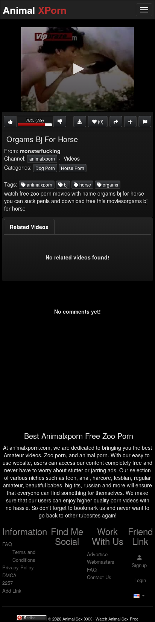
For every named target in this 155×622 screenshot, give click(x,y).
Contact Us (99, 577)
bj (65, 184)
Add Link (11, 590)
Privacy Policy (18, 567)
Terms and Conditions (23, 555)
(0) (100, 121)
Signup (139, 565)
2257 (7, 582)
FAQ (7, 544)
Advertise (97, 554)
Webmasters (100, 561)
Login (139, 580)
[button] (77, 69)
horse (84, 184)
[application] (77, 69)
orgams (110, 184)
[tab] (29, 227)
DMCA (9, 575)
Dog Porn (45, 168)
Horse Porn (72, 168)
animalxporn (42, 158)
